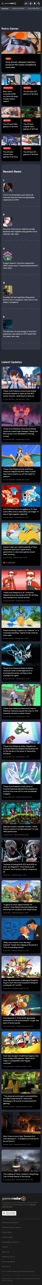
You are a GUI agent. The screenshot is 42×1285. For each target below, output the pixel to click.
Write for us (6, 1266)
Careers (5, 1247)
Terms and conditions (10, 1222)
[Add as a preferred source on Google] (9, 1213)
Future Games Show (33, 8)
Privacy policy (7, 1232)
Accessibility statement (10, 1242)
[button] (39, 3)
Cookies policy (7, 1237)
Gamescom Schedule (18, 8)
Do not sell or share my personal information (18, 1271)
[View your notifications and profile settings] (35, 3)
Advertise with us (8, 1257)
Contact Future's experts (11, 1227)
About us (5, 1252)
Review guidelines (8, 1262)
